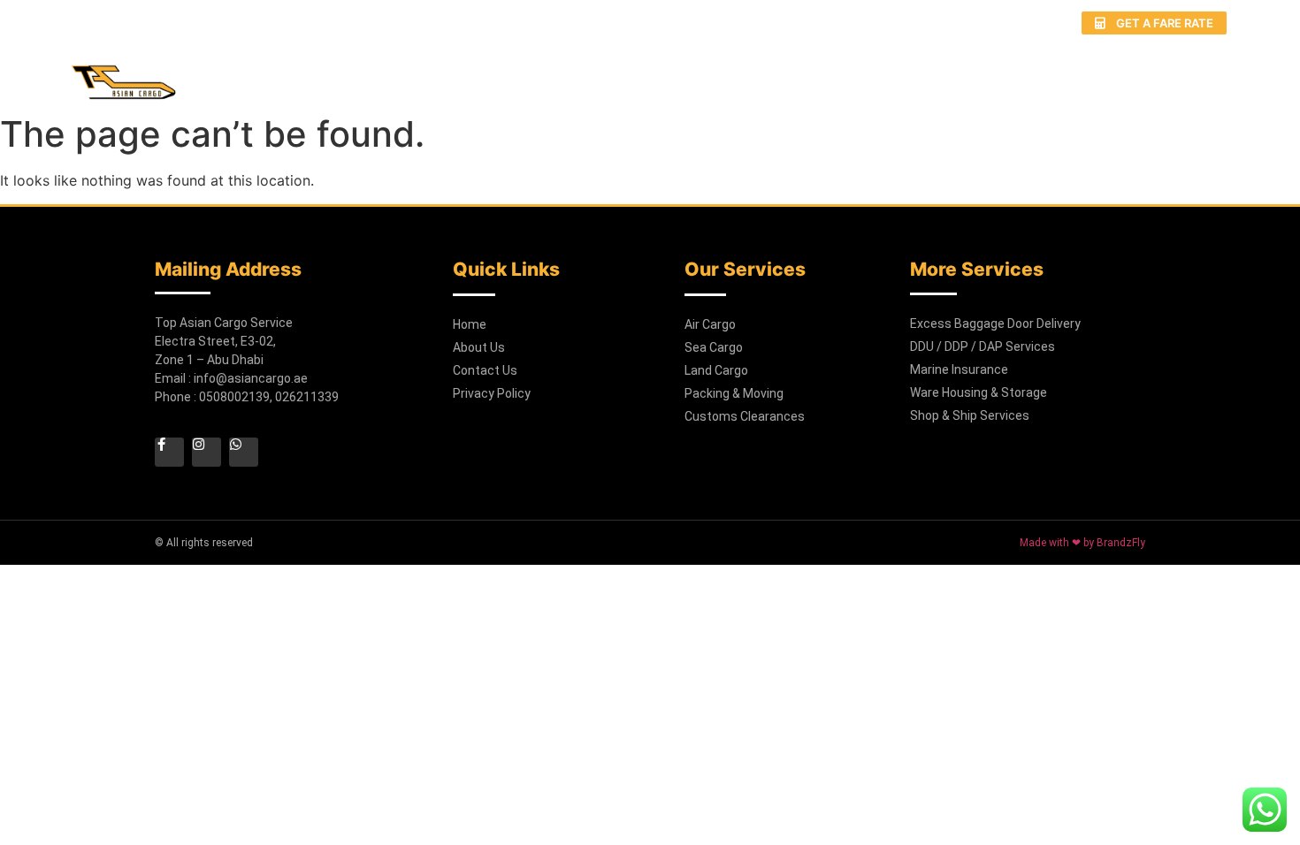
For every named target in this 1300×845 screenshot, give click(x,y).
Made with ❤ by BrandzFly (1082, 543)
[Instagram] (954, 23)
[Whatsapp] (988, 23)
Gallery (1006, 72)
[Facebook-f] (920, 23)
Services (766, 72)
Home (573, 72)
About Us (664, 72)
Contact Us (1187, 72)
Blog (1090, 72)
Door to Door (888, 72)
